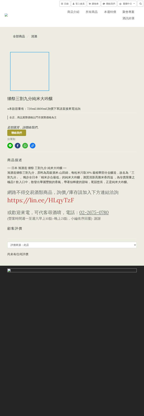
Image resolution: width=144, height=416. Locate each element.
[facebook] (17, 145)
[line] (10, 145)
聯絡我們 (16, 132)
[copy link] (32, 145)
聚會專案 (128, 12)
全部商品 (19, 36)
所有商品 (92, 12)
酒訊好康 (128, 18)
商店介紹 (73, 12)
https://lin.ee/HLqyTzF (40, 200)
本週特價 (110, 12)
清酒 (34, 36)
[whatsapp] (25, 145)
